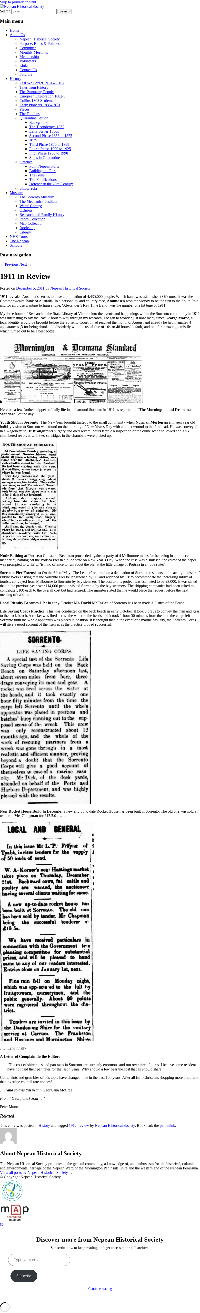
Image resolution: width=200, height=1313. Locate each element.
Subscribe (23, 1276)
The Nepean (19, 241)
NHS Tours (19, 236)
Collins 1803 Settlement (38, 100)
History (15, 79)
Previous (9, 264)
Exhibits (26, 210)
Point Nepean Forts (44, 166)
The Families (30, 114)
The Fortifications (43, 179)
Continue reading (100, 1289)
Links (24, 65)
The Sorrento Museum (37, 197)
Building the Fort (42, 171)
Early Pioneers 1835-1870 (40, 105)
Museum (16, 193)
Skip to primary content (18, 2)
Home (14, 30)
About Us (17, 35)
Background (38, 122)
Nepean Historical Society (40, 39)
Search (5, 11)
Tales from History (34, 87)
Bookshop (27, 228)
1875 (33, 140)
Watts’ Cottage (31, 206)
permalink (167, 1125)
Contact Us (28, 70)
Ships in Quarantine (44, 158)
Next (25, 264)
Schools (16, 245)
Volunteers (28, 61)
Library (25, 232)
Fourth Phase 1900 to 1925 (50, 149)
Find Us (26, 74)
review (84, 1125)
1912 (73, 1125)
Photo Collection (32, 219)
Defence (26, 162)
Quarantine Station (34, 118)
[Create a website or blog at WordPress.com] (1, 1225)
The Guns (37, 175)
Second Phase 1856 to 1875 (50, 136)
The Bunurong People (37, 92)
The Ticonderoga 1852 (46, 127)
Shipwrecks (29, 188)
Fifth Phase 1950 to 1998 (48, 153)
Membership (29, 57)
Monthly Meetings (34, 52)
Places (24, 109)
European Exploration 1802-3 (42, 96)
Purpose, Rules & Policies (40, 43)
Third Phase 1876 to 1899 (49, 144)
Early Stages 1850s (44, 131)
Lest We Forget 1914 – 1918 (42, 83)
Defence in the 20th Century (51, 184)
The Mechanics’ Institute (38, 201)
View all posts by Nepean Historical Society (36, 1172)
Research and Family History (42, 215)
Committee (28, 48)
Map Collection (31, 223)
